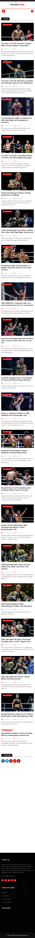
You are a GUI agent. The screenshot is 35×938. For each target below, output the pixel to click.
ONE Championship (7, 24)
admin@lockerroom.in (9, 876)
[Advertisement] (17, 785)
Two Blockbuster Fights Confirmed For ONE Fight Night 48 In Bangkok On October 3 (16, 120)
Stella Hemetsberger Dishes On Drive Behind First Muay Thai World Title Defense (16, 567)
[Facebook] (2, 880)
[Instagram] (11, 880)
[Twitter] (5, 880)
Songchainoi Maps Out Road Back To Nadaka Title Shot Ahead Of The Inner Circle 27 (16, 268)
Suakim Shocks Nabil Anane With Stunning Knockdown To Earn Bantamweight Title (14, 527)
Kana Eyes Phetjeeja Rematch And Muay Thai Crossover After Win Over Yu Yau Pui (17, 341)
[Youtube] (15, 880)
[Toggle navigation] (3, 11)
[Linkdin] (8, 880)
